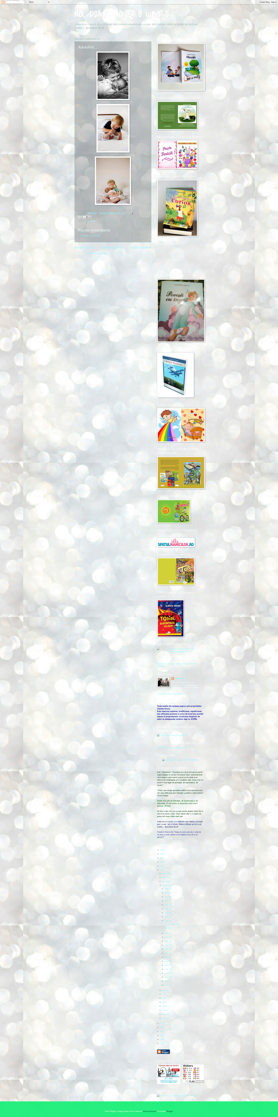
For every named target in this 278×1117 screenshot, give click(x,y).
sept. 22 (168, 917)
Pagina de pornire (112, 247)
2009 (162, 1039)
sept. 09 (168, 961)
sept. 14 (168, 949)
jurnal (93, 221)
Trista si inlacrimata (172, 924)
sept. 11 (168, 957)
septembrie (167, 885)
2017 (162, 858)
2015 (162, 866)
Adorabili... (168, 928)
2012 (162, 1027)
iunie (164, 998)
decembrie (167, 873)
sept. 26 (168, 905)
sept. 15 (168, 945)
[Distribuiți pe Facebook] (87, 217)
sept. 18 (168, 941)
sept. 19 (168, 937)
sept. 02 (168, 981)
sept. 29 (168, 893)
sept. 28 (168, 897)
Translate (170, 664)
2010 (162, 1035)
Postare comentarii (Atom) (98, 253)
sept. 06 (168, 973)
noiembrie (166, 877)
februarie (166, 1014)
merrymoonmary (149, 1111)
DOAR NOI (179, 679)
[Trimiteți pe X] (84, 217)
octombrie (166, 881)
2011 (162, 1031)
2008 (162, 1043)
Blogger (170, 1111)
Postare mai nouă (85, 247)
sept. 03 (168, 977)
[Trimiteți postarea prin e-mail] (131, 213)
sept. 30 (168, 889)
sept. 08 (168, 965)
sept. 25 (168, 909)
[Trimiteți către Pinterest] (89, 217)
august (165, 990)
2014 (162, 870)
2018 (162, 854)
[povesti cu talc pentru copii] (180, 760)
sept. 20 (168, 933)
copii (88, 221)
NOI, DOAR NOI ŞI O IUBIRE (122, 14)
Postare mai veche (140, 247)
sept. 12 (168, 953)
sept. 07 (168, 969)
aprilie (165, 1006)
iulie (164, 994)
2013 (162, 1023)
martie (165, 1010)
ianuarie (165, 1018)
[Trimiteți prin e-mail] (78, 217)
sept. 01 (168, 985)
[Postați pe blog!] (81, 217)
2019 (162, 850)
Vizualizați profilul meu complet (170, 694)
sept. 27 (168, 901)
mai (164, 1002)
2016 (162, 862)
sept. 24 (168, 913)
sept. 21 (168, 921)
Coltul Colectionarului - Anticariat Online (173, 747)
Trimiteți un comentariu (90, 236)
